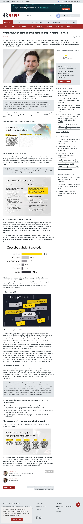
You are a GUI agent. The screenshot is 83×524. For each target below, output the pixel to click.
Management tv (57, 22)
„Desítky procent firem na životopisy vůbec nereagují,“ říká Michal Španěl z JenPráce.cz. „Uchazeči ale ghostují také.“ (69, 108)
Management (18, 22)
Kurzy (66, 22)
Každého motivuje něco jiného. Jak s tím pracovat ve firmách (68, 168)
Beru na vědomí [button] (17, 519)
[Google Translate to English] (75, 1)
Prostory (69, 26)
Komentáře (8, 487)
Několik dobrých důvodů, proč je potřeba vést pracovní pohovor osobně (67, 193)
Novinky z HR (59, 26)
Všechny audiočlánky (62, 132)
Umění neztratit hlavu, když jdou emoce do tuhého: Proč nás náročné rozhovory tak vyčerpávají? (68, 162)
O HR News (6, 1)
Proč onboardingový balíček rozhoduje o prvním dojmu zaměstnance (66, 155)
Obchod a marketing (36, 22)
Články (13, 26)
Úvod (6, 26)
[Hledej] (51, 16)
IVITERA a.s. (17, 503)
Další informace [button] (14, 515)
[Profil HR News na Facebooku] (77, 1)
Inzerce (13, 1)
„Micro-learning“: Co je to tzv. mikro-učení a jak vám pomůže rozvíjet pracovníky (69, 179)
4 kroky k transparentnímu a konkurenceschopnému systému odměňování (67, 148)
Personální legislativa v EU (35, 487)
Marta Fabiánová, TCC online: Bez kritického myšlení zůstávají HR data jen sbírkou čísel (69, 93)
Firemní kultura (48, 487)
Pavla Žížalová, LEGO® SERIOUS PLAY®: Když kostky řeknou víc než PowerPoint (68, 100)
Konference (22, 26)
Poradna (39, 26)
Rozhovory (49, 26)
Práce (73, 22)
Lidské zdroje (7, 22)
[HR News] (11, 15)
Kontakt (28, 1)
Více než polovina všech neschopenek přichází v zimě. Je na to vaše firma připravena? (69, 141)
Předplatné (20, 1)
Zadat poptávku (64, 81)
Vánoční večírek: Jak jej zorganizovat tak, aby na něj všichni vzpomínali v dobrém (69, 186)
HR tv (47, 22)
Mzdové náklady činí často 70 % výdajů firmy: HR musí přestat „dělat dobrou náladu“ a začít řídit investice (69, 127)
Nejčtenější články (62, 136)
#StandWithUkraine (65, 1)
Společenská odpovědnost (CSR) (44, 489)
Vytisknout (77, 37)
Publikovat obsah (41, 506)
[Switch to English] (72, 1)
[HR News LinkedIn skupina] (79, 1)
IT (26, 22)
